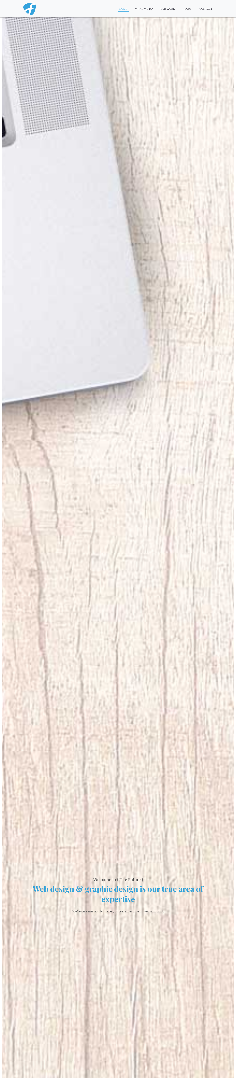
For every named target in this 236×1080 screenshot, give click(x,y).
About (187, 8)
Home (123, 8)
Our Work (168, 8)
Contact (206, 8)
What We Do (144, 8)
